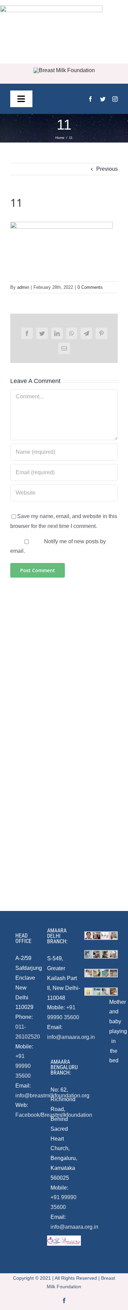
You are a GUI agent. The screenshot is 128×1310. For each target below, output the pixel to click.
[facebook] (90, 99)
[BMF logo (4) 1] (64, 70)
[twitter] (102, 99)
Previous (107, 169)
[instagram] (115, 99)
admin (23, 287)
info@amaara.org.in (71, 1037)
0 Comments (90, 287)
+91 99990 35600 (23, 1066)
